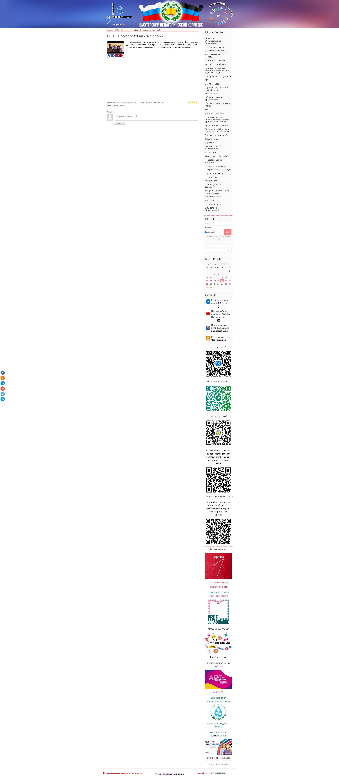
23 (207, 284)
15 (230, 277)
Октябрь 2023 (218, 264)
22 (230, 281)
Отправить (120, 123)
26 (218, 284)
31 (211, 287)
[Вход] (116, 112)
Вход (211, 764)
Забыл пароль (212, 236)
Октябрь (124, 30)
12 (218, 277)
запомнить (211, 232)
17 (211, 281)
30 (207, 287)
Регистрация (225, 236)
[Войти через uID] (218, 242)
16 (207, 281)
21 (226, 281)
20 (130, 30)
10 (211, 277)
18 (215, 281)
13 (222, 277)
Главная (110, 30)
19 (218, 281)
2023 (117, 30)
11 (215, 277)
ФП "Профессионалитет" (125, 102)
